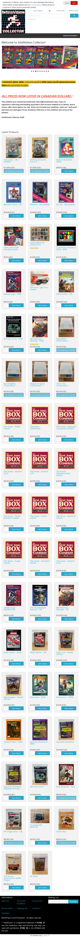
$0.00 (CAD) (74, 11)
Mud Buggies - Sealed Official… (13, 698)
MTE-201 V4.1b (36, 786)
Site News (5, 913)
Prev (4, 57)
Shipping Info (22, 908)
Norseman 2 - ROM (64, 697)
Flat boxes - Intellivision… (36, 427)
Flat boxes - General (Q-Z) (13, 472)
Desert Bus (61, 831)
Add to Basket (68, 171)
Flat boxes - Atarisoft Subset (65, 517)
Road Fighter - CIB (38, 652)
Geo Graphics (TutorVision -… (11, 384)
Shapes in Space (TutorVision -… (37, 384)
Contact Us (36, 908)
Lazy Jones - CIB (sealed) (11, 160)
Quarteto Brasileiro (65, 742)
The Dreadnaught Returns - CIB (38, 608)
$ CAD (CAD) (61, 11)
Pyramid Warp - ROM (13, 742)
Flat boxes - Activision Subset (40, 562)
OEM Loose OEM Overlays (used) (11, 248)
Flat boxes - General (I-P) (39, 472)
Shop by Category (70, 36)
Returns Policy (7, 908)
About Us (5, 901)
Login (34, 11)
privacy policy (36, 5)
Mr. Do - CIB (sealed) (65, 204)
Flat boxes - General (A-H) (65, 562)
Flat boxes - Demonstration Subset (63, 473)
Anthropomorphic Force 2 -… (38, 160)
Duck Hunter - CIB (64, 294)
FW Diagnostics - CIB (13, 831)
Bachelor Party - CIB (13, 204)
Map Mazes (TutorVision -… (63, 340)
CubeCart (46, 935)
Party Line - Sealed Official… (64, 653)
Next (75, 57)
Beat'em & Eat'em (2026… (64, 160)
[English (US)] (49, 11)
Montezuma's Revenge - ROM (37, 340)
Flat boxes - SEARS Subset (12, 427)
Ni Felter (34, 876)
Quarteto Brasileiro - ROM (39, 743)
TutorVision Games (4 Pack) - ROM (66, 248)
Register (40, 11)
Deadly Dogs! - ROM (12, 294)
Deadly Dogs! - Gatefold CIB (10, 608)
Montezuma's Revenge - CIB (62, 608)
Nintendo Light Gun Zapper (39, 288)
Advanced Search (32, 19)
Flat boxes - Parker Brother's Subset (12, 517)
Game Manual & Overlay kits (37, 243)
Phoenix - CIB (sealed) (39, 204)
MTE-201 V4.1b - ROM (13, 339)
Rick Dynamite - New (65, 786)
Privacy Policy (37, 901)
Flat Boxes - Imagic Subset (12, 562)
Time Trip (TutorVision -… (63, 384)
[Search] (74, 16)
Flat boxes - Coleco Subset (38, 517)
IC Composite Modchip (36, 826)
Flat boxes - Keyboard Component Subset (66, 427)
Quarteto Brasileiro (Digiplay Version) (12, 787)
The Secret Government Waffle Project (12, 878)
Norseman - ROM (37, 697)
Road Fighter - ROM (12, 652)
